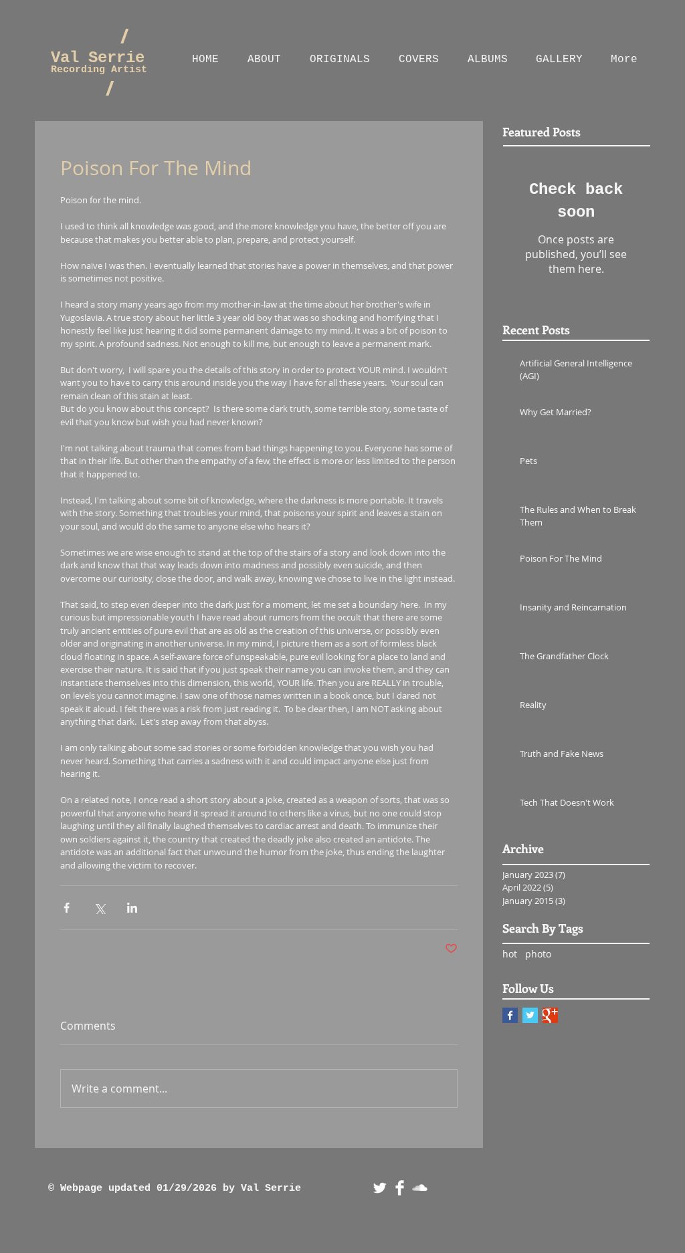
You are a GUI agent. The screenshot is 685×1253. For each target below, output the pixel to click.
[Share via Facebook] (66, 907)
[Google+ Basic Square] (550, 1015)
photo (538, 953)
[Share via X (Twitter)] (99, 907)
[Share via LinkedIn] (132, 907)
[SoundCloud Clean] (419, 1187)
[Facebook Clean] (399, 1187)
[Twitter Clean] (379, 1187)
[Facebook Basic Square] (510, 1015)
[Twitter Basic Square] (530, 1015)
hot (509, 953)
